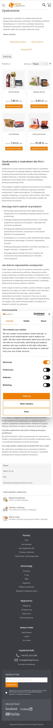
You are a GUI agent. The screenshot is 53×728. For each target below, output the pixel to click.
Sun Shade (26, 640)
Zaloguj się (27, 605)
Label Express (27, 632)
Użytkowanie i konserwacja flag (26, 556)
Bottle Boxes (14, 92)
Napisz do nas (8, 471)
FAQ (4, 477)
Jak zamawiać (27, 544)
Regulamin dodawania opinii (26, 591)
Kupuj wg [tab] (7, 56)
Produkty (26, 571)
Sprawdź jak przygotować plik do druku (18, 483)
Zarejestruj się (26, 609)
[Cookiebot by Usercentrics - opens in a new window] (33, 314)
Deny (26, 412)
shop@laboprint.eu (29, 660)
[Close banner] (49, 314)
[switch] (46, 370)
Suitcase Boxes (39, 134)
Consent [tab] (9, 321)
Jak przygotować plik (26, 548)
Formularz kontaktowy (26, 664)
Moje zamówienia (26, 617)
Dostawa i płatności (26, 552)
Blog (26, 579)
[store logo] (15, 5)
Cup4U (26, 636)
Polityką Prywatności (24, 694)
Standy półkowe (37, 42)
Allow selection (26, 404)
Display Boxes (39, 92)
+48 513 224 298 (29, 655)
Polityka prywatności (26, 587)
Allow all (26, 396)
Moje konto (26, 613)
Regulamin (26, 583)
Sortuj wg (27, 64)
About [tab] (43, 321)
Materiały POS (26, 49)
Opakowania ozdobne (18, 42)
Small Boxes (14, 134)
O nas (26, 575)
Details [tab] (27, 321)
